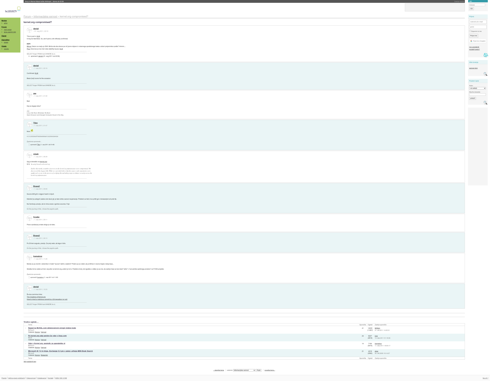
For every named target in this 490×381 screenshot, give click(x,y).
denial (36, 28)
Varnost (43, 332)
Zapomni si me (476, 31)
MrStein (377, 328)
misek (36, 154)
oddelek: (230, 370)
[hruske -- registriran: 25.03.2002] (29, 218)
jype (376, 336)
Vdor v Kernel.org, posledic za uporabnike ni (46, 343)
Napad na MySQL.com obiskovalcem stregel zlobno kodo (52, 328)
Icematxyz (37, 256)
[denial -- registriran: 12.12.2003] (29, 30)
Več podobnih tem (30, 361)
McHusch (31, 330)
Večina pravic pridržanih (16, 378)
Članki (4, 36)
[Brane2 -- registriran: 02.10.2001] (29, 187)
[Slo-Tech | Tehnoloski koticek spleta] (13, 10)
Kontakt (50, 378)
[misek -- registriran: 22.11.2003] (29, 155)
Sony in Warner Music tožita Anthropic (44, 1)
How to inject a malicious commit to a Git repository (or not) (47, 299)
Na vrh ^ (485, 378)
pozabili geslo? (474, 49)
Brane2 (36, 186)
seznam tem (473, 68)
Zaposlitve (5, 40)
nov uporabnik (474, 47)
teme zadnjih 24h (10, 32)
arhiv (5, 23)
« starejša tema (218, 370)
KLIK (38, 36)
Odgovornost (31, 378)
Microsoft (31, 353)
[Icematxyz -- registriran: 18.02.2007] (29, 257)
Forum (4, 27)
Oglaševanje (41, 378)
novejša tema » (270, 370)
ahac (376, 351)
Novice (4, 20)
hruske (36, 217)
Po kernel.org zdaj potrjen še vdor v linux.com (47, 335)
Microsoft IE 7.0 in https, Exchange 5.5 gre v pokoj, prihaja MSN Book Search (60, 351)
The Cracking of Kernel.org (36, 297)
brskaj (6, 42)
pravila (6, 49)
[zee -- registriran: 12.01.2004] (29, 94)
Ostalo (4, 46)
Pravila (4, 378)
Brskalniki (44, 355)
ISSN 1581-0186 (61, 378)
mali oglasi (7, 29)
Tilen (35, 123)
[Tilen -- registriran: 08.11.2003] (29, 124)
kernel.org (43, 161)
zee (34, 93)
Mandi (30, 338)
